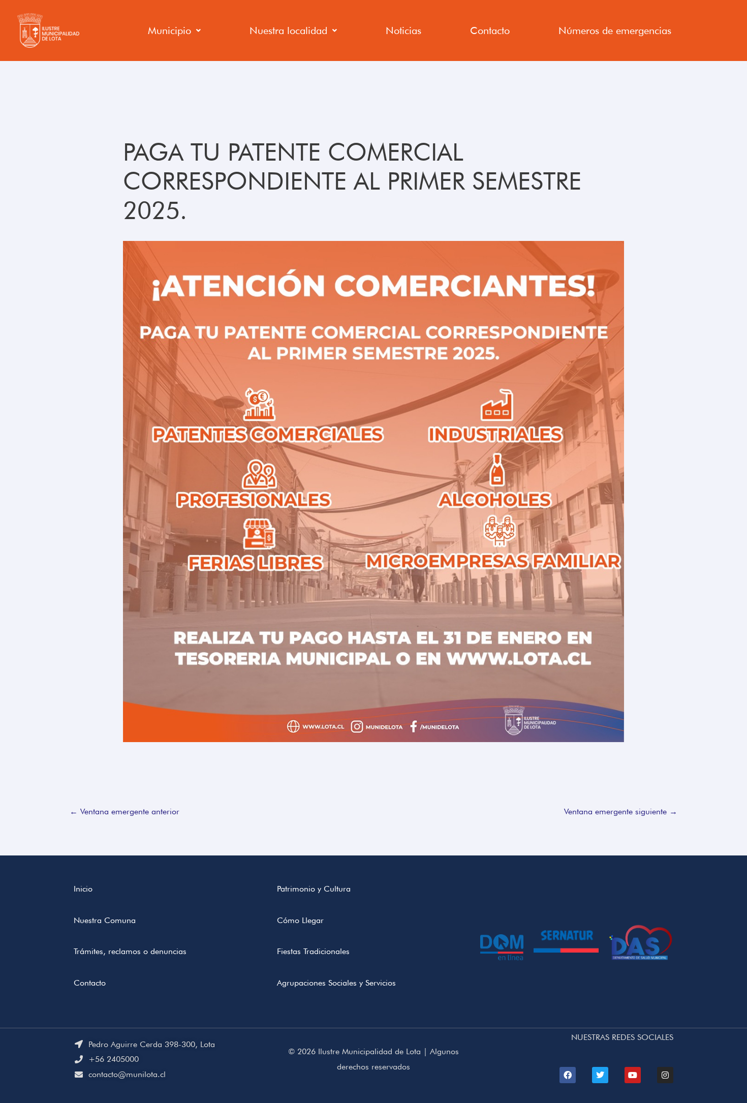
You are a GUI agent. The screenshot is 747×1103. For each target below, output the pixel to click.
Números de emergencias (614, 30)
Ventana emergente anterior (124, 811)
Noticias (403, 30)
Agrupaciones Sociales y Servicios (336, 983)
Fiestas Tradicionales (313, 951)
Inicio (83, 889)
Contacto (490, 30)
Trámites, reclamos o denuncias (130, 951)
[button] (174, 30)
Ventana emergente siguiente (620, 811)
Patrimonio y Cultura (314, 889)
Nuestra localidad (288, 30)
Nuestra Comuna (105, 920)
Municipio (169, 30)
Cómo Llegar (300, 920)
